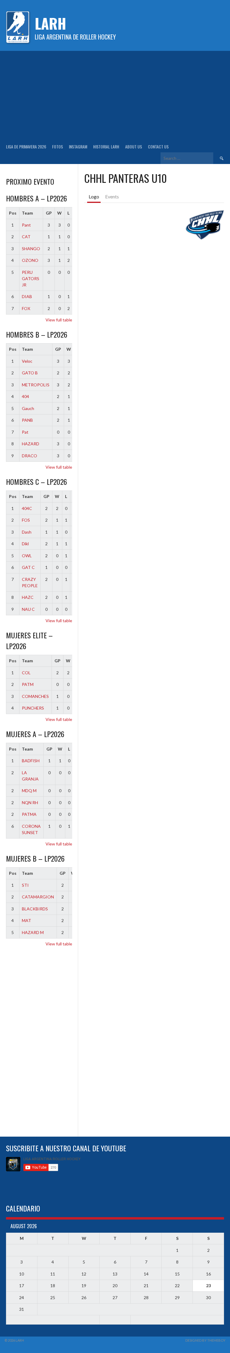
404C (27, 508)
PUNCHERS (33, 707)
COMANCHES (35, 696)
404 (25, 396)
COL (26, 672)
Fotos (57, 146)
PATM (28, 684)
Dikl (25, 543)
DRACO (29, 455)
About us (133, 146)
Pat (25, 432)
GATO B (30, 372)
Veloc (27, 361)
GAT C (28, 567)
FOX (26, 308)
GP (49, 212)
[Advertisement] (115, 96)
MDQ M (29, 790)
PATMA (29, 814)
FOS (26, 520)
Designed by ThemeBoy (205, 1340)
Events (112, 196)
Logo (94, 196)
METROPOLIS (35, 384)
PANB (27, 420)
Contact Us (158, 146)
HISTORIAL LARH (106, 146)
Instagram (78, 146)
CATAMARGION (38, 896)
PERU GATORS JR (30, 278)
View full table (59, 319)
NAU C (28, 609)
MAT (26, 920)
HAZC (28, 597)
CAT (26, 236)
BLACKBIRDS (35, 908)
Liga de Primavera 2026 (26, 146)
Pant (26, 224)
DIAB (27, 296)
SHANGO (31, 248)
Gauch (28, 408)
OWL (27, 555)
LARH (50, 23)
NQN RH (30, 802)
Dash (26, 531)
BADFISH (31, 760)
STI (25, 885)
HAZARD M (33, 932)
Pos (12, 212)
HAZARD (30, 443)
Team (27, 212)
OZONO (30, 260)
